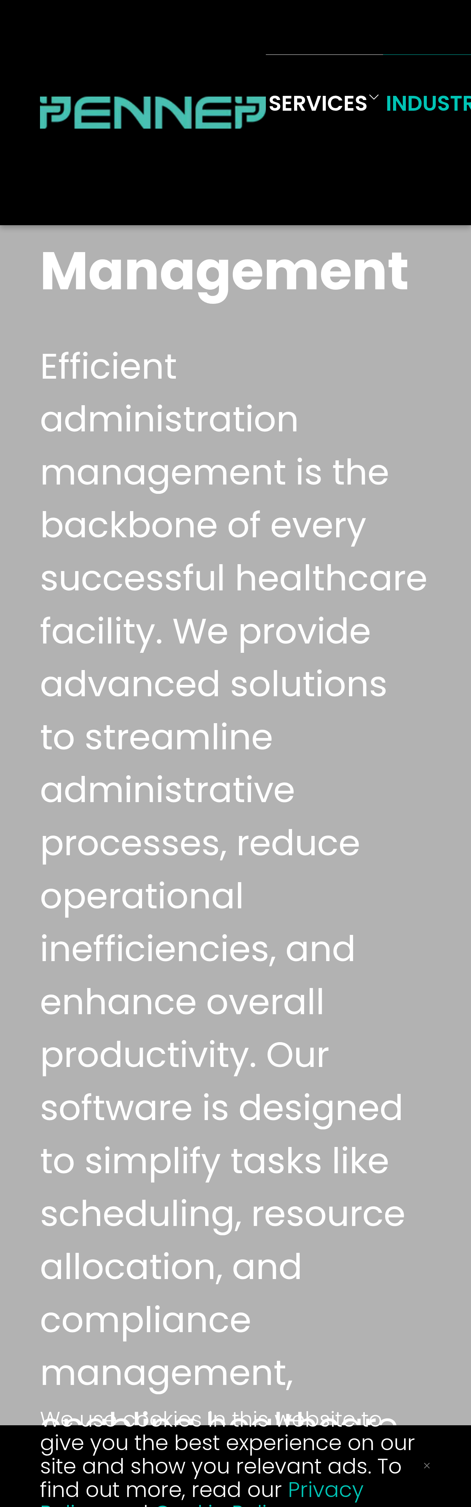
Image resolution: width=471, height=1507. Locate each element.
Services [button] (318, 103)
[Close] (427, 1465)
